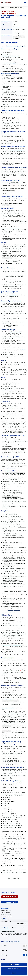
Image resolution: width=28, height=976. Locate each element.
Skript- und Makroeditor (8, 746)
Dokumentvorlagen (9, 699)
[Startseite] (9, 3)
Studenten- (10, 670)
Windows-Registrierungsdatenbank (10, 56)
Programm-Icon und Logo (12, 63)
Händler (17, 670)
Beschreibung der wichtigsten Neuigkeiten (16, 46)
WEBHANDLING (11, 117)
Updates (7, 7)
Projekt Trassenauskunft (8, 708)
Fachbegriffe (3, 916)
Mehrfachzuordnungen (15, 332)
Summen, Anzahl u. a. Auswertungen (11, 228)
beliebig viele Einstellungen (18, 150)
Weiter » (19, 878)
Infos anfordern (8, 902)
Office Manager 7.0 (19, 7)
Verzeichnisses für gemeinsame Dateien (11, 645)
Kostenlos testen (8, 896)
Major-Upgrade (16, 27)
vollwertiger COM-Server (20, 775)
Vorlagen (10, 136)
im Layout (23, 349)
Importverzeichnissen (7, 390)
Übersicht (14, 878)
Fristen (10, 916)
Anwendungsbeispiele (5, 912)
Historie (12, 7)
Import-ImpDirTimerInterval (12, 712)
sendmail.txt (5, 586)
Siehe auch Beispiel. (11, 468)
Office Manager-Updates (6, 921)
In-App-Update (16, 35)
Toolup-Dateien (5, 760)
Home (2, 7)
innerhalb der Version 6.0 (11, 183)
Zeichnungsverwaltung (6, 914)
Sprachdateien (13, 295)
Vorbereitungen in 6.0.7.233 (14, 610)
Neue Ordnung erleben (6, 910)
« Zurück (9, 878)
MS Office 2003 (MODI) (7, 408)
